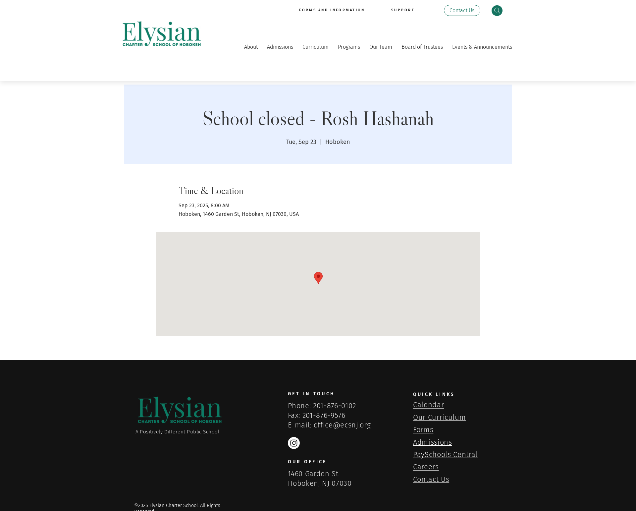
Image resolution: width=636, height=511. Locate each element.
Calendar (428, 405)
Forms (423, 429)
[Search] (497, 10)
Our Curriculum (439, 417)
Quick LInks (434, 394)
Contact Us (431, 479)
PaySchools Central (445, 454)
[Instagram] (294, 443)
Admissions (432, 442)
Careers (426, 467)
